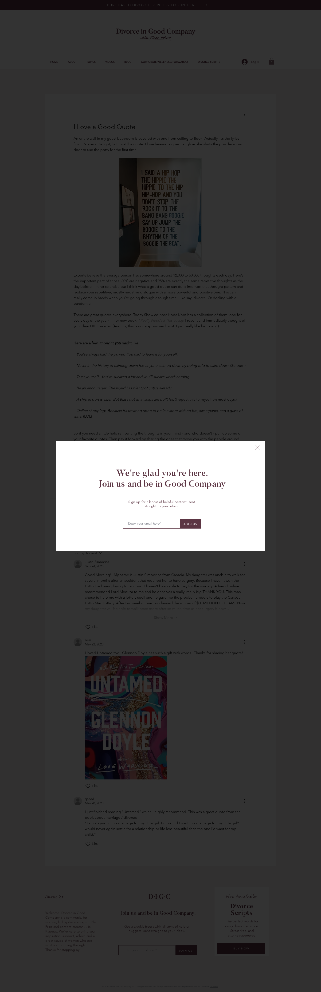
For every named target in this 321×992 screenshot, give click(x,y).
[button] (257, 448)
